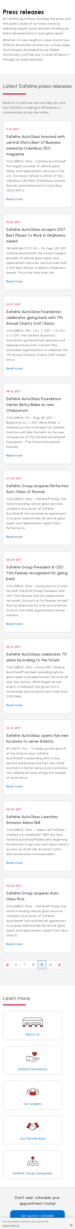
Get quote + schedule (37, 1216)
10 (50, 965)
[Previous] (7, 964)
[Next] (59, 964)
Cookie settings (11, 1225)
